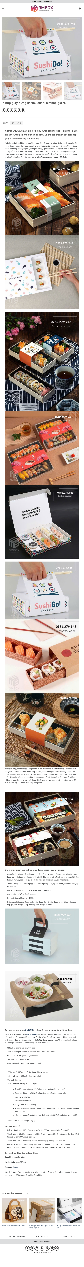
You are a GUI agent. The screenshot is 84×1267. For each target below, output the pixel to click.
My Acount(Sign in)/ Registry (42, 1)
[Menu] (3, 8)
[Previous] (6, 48)
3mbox (15, 1167)
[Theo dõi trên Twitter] (32, 1248)
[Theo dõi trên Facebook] (27, 1248)
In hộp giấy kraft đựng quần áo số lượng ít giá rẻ (41, 1227)
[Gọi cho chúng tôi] (42, 1248)
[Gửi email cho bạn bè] (15, 110)
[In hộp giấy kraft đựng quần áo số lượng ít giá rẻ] (42, 1210)
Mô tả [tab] (5, 123)
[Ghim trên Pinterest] (19, 110)
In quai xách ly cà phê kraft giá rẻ (13, 1225)
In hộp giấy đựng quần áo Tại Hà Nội (68, 1227)
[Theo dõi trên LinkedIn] (51, 1248)
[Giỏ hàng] (80, 8)
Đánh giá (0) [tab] (16, 123)
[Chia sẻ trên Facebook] (7, 110)
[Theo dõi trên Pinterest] (47, 1248)
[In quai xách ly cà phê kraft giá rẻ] (14, 1210)
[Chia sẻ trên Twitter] (11, 110)
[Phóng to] (4, 77)
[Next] (78, 48)
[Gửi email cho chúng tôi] (37, 1248)
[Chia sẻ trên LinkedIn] (23, 110)
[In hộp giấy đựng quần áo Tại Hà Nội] (69, 1210)
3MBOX (29, 1030)
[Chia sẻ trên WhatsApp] (3, 110)
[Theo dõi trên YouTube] (56, 1248)
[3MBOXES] (42, 8)
